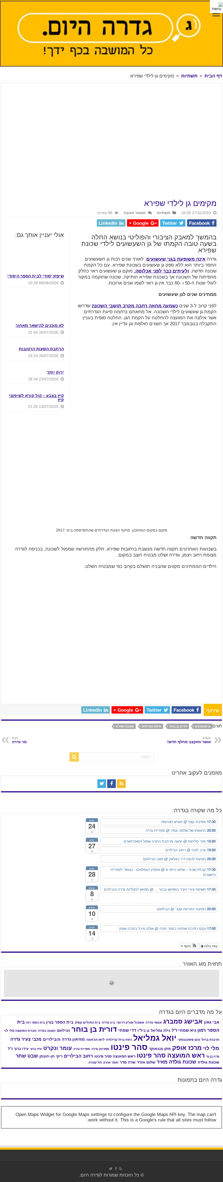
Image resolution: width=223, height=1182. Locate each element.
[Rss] (121, 783)
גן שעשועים (202, 726)
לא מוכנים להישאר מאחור (40, 325)
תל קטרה (95, 1062)
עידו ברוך (36, 1048)
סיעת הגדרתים (151, 726)
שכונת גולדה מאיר (176, 1062)
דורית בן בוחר (178, 726)
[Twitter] (101, 783)
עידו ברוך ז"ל (18, 1049)
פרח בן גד (212, 1056)
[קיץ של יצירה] (129, 1088)
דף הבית (213, 76)
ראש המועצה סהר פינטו (171, 1055)
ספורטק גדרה (100, 1048)
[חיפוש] (74, 757)
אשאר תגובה (134, 213)
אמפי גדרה (153, 1022)
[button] (189, 946)
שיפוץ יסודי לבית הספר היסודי (35, 276)
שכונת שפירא (125, 726)
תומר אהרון (110, 1062)
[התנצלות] (57, 1088)
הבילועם (63, 1030)
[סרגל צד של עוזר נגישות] (216, 6)
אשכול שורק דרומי (130, 1022)
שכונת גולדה (208, 1062)
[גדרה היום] (111, 34)
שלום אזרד (146, 1062)
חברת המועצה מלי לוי (20, 1031)
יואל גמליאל (154, 1038)
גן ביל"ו (143, 1030)
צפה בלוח (210, 945)
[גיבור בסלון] (165, 1088)
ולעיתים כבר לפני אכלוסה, (161, 271)
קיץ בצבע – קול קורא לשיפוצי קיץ (36, 397)
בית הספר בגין (59, 1022)
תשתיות (189, 76)
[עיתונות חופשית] (21, 1088)
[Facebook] (111, 783)
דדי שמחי (127, 1030)
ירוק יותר (55, 372)
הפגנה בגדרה (46, 1030)
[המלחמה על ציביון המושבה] (201, 1093)
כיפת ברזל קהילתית (119, 1039)
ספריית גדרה (81, 1048)
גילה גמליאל (160, 1030)
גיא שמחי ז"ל (184, 1030)
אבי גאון (211, 1022)
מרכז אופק (187, 1047)
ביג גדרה (108, 1022)
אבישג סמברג (183, 1021)
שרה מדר (127, 1062)
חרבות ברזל (210, 1040)
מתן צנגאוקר (160, 1049)
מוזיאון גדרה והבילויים (64, 1039)
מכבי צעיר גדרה (26, 1039)
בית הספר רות (35, 1022)
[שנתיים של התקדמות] (201, 1088)
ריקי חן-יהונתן (51, 1056)
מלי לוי (211, 1048)
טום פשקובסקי (189, 1040)
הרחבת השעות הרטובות (41, 348)
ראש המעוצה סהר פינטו (114, 1056)
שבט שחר (27, 1056)
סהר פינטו (129, 1047)
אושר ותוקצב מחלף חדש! (189, 740)
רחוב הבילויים (78, 1056)
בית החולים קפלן (87, 1022)
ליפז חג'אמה (95, 1040)
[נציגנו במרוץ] (93, 1088)
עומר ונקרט (57, 1048)
